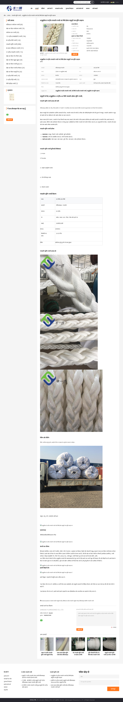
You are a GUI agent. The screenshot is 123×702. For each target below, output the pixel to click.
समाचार (88, 8)
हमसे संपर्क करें (79, 8)
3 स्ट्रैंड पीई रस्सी (11, 79)
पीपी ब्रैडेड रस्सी (11, 83)
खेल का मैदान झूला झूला (12, 60)
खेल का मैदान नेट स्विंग (12, 56)
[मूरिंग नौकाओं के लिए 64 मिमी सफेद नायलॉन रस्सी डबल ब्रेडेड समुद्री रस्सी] (94, 644)
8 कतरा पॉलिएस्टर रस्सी (13, 48)
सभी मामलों (94, 8)
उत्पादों (36, 8)
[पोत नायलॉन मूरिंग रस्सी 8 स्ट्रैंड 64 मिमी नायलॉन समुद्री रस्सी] (78, 644)
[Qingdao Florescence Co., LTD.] (14, 8)
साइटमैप (6, 690)
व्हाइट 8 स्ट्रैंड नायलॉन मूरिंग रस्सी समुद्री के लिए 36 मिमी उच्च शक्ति (47, 654)
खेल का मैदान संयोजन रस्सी (13, 28)
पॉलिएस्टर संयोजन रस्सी (13, 24)
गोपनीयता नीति (33, 700)
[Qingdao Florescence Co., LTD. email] (8, 115)
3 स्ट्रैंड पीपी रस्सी (11, 76)
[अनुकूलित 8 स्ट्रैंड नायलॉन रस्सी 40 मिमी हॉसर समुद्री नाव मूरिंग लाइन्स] (53, 35)
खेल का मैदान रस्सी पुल (12, 64)
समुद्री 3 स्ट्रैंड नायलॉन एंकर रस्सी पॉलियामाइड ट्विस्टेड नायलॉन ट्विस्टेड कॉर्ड (33, 676)
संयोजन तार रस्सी (11, 32)
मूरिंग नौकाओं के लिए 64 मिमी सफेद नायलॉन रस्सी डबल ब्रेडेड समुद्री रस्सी (94, 654)
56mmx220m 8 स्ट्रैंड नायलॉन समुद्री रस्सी (52, 600)
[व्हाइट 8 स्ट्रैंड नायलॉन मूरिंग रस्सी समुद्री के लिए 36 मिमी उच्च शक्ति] (47, 644)
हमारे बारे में (49, 8)
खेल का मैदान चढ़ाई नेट (12, 72)
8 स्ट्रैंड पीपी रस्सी (11, 40)
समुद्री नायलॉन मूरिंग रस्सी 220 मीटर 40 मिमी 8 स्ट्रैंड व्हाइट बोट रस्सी (109, 654)
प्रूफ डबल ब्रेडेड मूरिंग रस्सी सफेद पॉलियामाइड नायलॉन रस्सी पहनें (62, 654)
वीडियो (42, 8)
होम (31, 8)
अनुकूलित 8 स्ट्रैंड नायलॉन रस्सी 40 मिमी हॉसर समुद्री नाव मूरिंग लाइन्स (62, 676)
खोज (92, 2)
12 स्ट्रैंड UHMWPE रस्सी (14, 36)
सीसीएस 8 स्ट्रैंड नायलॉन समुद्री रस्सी (71, 600)
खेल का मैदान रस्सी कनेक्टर (14, 68)
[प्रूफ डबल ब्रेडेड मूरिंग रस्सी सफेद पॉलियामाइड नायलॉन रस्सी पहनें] (62, 644)
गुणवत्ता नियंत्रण (69, 8)
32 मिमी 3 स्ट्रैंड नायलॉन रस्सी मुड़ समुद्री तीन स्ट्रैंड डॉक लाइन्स (35, 686)
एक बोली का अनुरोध (105, 2)
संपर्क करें (75, 54)
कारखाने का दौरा (59, 8)
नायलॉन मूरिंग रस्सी (16, 15)
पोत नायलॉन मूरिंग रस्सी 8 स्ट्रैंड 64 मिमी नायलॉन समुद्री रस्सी (78, 654)
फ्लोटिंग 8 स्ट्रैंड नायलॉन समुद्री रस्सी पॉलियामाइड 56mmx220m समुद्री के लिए (63, 681)
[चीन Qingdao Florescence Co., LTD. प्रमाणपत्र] (12, 97)
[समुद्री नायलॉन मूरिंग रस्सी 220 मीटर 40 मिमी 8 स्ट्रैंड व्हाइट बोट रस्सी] (109, 644)
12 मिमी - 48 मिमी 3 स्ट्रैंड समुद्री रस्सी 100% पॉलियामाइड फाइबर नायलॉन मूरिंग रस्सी (33, 681)
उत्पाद (8, 15)
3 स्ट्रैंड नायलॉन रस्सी (12, 52)
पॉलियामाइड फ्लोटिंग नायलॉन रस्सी (86, 600)
